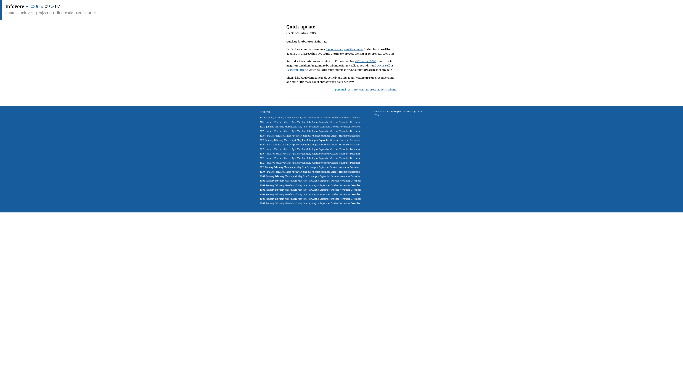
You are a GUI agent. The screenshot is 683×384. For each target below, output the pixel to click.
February (279, 122)
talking (392, 89)
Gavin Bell (383, 65)
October (335, 126)
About (10, 13)
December (355, 131)
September (324, 122)
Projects (43, 13)
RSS (78, 13)
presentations (378, 89)
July (309, 122)
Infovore (14, 6)
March (287, 122)
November (344, 126)
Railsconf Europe (297, 69)
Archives (25, 13)
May (299, 117)
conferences (355, 89)
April (294, 122)
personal (340, 89)
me (366, 89)
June (304, 122)
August (315, 122)
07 (57, 6)
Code (69, 13)
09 (47, 6)
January (270, 122)
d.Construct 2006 (365, 61)
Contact (90, 13)
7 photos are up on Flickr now (344, 49)
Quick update (300, 27)
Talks (57, 13)
